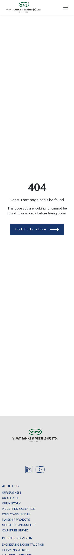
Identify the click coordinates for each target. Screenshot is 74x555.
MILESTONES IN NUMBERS (18, 525)
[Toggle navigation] (65, 7)
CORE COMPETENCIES (16, 514)
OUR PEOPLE (10, 498)
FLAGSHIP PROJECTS (16, 519)
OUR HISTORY (11, 503)
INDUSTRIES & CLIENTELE (18, 508)
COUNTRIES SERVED (15, 530)
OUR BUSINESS (12, 492)
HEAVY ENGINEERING (15, 550)
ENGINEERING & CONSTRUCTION (23, 544)
